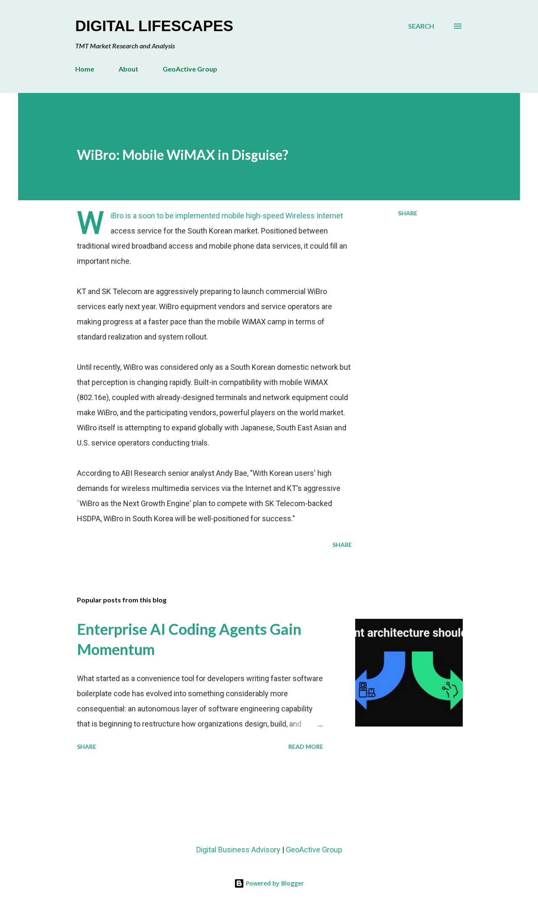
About (128, 69)
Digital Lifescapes (154, 25)
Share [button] (407, 213)
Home (84, 69)
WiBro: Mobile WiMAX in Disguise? (182, 154)
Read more (305, 746)
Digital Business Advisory (238, 849)
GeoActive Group (190, 69)
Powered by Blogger (274, 883)
